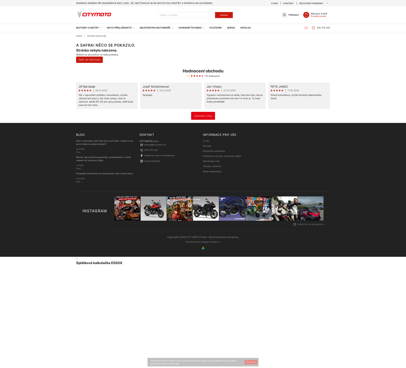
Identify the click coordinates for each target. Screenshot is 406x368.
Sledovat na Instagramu (311, 224)
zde (177, 363)
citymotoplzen (152, 161)
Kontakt (288, 3)
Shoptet (197, 242)
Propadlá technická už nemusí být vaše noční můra (104, 173)
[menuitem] (90, 28)
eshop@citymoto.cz (155, 145)
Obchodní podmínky (311, 3)
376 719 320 (151, 150)
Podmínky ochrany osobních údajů (222, 156)
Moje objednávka (212, 171)
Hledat (224, 15)
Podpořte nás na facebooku (159, 155)
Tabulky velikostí (212, 166)
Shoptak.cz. (215, 242)
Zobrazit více (203, 115)
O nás (274, 3)
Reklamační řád (211, 161)
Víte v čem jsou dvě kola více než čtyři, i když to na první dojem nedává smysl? (104, 142)
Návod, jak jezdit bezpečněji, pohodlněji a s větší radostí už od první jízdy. (103, 159)
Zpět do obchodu (89, 59)
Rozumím (251, 362)
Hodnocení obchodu (203, 70)
